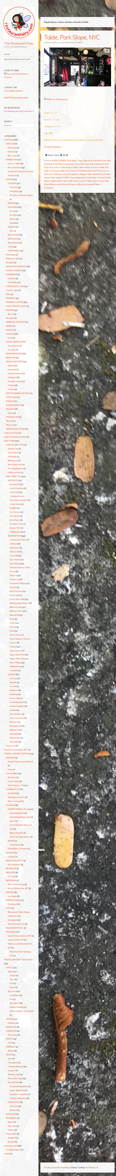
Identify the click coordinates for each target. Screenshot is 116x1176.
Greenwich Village (18, 583)
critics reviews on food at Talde (91, 167)
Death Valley (13, 781)
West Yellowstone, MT (18, 888)
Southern (12, 175)
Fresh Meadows (17, 702)
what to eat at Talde (65, 181)
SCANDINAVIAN (13, 405)
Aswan (13, 975)
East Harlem (15, 559)
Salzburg (12, 1023)
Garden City (13, 448)
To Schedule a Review (13, 90)
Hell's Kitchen (16, 591)
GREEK (9, 325)
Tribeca (13, 646)
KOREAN (12, 226)
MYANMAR (11, 1118)
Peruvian (12, 349)
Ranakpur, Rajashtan (19, 1094)
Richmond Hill (16, 725)
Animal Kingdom (17, 813)
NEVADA (10, 892)
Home (7, 54)
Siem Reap (12, 1034)
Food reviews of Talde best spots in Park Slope (83, 170)
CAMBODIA (11, 1030)
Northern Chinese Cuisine (21, 195)
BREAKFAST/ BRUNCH (16, 266)
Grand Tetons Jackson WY (19, 935)
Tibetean (10, 424)
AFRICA (9, 967)
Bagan (10, 1122)
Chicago (11, 856)
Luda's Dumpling (11, 432)
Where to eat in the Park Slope (62, 184)
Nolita (12, 623)
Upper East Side (17, 654)
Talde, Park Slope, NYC (72, 37)
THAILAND (11, 1133)
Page (10, 769)
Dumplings (14, 191)
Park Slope (71, 160)
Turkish (11, 385)
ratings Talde (49, 177)
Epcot (12, 821)
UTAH (8, 908)
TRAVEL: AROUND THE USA (16, 753)
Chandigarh (13, 1062)
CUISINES (8, 139)
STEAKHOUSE (12, 417)
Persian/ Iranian (15, 381)
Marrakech (15, 1003)
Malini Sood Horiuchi (74, 42)
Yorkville (14, 670)
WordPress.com (91, 1167)
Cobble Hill (15, 492)
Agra (10, 1058)
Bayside (13, 682)
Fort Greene (15, 512)
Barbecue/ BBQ (13, 258)
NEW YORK (9, 440)
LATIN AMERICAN (14, 341)
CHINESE (62, 160)
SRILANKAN (13, 242)
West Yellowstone (16, 884)
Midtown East (16, 607)
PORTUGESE (11, 397)
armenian (12, 369)
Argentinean (13, 345)
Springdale (13, 920)
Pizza (10, 337)
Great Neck (13, 452)
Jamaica (13, 710)
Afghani (11, 365)
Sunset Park (15, 527)
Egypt (10, 971)
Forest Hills (15, 698)
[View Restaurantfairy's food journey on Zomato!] (19, 77)
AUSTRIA (10, 1019)
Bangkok (12, 1137)
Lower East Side (17, 599)
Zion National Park (16, 924)
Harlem (13, 587)
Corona (13, 686)
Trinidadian (13, 282)
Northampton (14, 864)
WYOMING (11, 931)
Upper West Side (17, 658)
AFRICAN (10, 143)
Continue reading (53, 146)
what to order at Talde (82, 181)
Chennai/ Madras (15, 1066)
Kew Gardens (16, 714)
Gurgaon (11, 1070)
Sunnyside (14, 733)
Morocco (12, 991)
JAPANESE (13, 207)
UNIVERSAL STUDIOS (18, 848)
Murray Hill (15, 615)
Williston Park (14, 472)
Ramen (13, 219)
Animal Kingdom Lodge (20, 817)
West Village (15, 662)
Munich (11, 1050)
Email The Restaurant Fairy (16, 97)
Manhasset (13, 460)
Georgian (10, 318)
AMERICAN (11, 159)
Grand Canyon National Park (20, 761)
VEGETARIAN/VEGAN (15, 428)
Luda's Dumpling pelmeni (15, 436)
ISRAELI (9, 329)
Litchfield (12, 793)
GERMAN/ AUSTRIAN (15, 322)
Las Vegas (12, 896)
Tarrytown (11, 745)
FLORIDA (10, 805)
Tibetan (9, 421)
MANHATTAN (14, 535)
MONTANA (11, 880)
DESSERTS (10, 298)
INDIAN (11, 203)
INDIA (9, 1054)
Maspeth (14, 722)
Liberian (11, 151)
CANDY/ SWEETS (14, 270)
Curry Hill (14, 555)
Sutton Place (15, 634)
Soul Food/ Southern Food (19, 171)
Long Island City (17, 718)
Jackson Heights (17, 706)
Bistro (10, 314)
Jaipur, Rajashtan (17, 1090)
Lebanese (12, 377)
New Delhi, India (15, 1078)
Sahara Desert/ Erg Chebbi (22, 1011)
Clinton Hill (15, 551)
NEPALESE (13, 238)
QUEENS (12, 674)
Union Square (16, 650)
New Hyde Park (15, 464)
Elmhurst (14, 690)
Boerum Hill (15, 484)
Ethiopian (12, 147)
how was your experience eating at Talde (75, 174)
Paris (10, 1042)
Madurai (13, 1110)
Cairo (12, 979)
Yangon (11, 1129)
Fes (11, 999)
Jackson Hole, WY (16, 939)
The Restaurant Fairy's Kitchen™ (19, 111)
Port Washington (15, 468)
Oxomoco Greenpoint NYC (16, 749)
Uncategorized (11, 1145)
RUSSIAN (10, 401)
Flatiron (13, 575)
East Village (15, 563)
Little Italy (14, 595)
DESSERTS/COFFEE (14, 302)
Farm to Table (14, 163)
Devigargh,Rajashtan (19, 1086)
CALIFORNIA (12, 773)
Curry (12, 211)
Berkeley (12, 777)
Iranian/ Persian (15, 373)
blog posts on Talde (57, 167)
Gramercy (14, 579)
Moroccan (12, 155)
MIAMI (11, 840)
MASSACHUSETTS (14, 860)
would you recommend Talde (87, 184)
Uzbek (7, 1153)
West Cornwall (14, 801)
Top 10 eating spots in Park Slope (83, 177)
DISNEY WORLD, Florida (19, 809)
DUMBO (13, 508)
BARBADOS (11, 1026)
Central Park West (18, 539)
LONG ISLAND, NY (14, 444)
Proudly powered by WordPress (56, 1167)
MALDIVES (11, 1114)
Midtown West (16, 611)
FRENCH (10, 310)
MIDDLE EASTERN (14, 361)
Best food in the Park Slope (95, 160)
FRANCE (10, 1038)
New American (14, 167)
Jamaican (12, 278)
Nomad (13, 626)
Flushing (13, 694)
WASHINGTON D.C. (15, 927)
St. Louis (11, 876)
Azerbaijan (11, 254)
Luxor (12, 987)
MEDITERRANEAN (14, 353)
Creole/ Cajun (12, 290)
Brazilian (10, 262)
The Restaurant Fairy (19, 43)
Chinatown (14, 547)
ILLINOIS (10, 852)
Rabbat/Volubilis (17, 1007)
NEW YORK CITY (13, 476)
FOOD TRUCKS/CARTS (16, 306)
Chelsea (13, 543)
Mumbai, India (14, 1074)
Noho (12, 619)
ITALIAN (10, 333)
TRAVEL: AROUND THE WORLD (18, 959)
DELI (8, 294)
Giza (11, 983)
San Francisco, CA (16, 785)
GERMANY (11, 1046)
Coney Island (15, 504)
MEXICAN (10, 357)
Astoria (13, 678)
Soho (12, 630)
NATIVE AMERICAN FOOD (18, 393)
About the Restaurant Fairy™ (17, 59)
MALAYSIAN (14, 234)
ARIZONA (10, 757)
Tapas (10, 413)
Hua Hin (11, 1141)
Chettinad (14, 1106)
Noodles (13, 215)
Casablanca (15, 995)
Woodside (14, 741)
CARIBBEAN (11, 274)
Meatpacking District (19, 603)
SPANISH (10, 409)
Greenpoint (15, 516)
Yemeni (11, 389)
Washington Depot (16, 797)
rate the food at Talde (101, 174)
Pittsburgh (13, 904)
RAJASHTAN (13, 1082)
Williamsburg (16, 531)
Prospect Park (16, 524)
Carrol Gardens (17, 488)
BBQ (12, 230)
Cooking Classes (13, 1149)
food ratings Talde (56, 170)
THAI (10, 246)
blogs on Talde (72, 167)
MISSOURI (10, 872)
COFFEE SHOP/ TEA (15, 286)
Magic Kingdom (16, 832)
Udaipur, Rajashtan (18, 1098)
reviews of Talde (62, 177)
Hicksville (12, 456)
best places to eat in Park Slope (77, 164)
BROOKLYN (13, 480)
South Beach (15, 844)
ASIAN (54, 160)
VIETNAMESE (14, 250)
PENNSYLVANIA (13, 900)
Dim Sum (13, 187)
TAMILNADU (14, 1102)
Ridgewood (15, 729)
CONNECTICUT (13, 789)
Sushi (12, 223)
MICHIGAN (11, 868)
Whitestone (15, 737)
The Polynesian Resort (20, 836)
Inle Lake (12, 1126)
